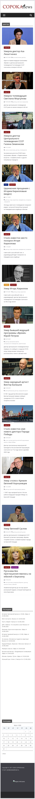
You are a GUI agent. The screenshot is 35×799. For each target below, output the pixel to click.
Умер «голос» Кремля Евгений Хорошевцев (15, 482)
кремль (6, 442)
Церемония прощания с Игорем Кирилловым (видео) (17, 191)
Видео (6, 184)
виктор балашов (9, 390)
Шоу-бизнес (15, 567)
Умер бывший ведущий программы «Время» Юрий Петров (16, 333)
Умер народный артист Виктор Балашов (16, 383)
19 (13, 742)
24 (4, 745)
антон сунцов (8, 440)
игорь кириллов (13, 200)
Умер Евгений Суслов (15, 528)
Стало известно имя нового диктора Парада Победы (16, 431)
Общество (7, 47)
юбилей (14, 584)
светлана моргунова (22, 102)
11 (8, 738)
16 (30, 738)
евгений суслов (21, 532)
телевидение (23, 150)
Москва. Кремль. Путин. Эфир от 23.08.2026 (15, 656)
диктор (23, 57)
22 (26, 742)
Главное (6, 284)
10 (4, 738)
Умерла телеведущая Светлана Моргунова (15, 97)
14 (21, 738)
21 (21, 742)
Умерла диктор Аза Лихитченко (14, 52)
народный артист (23, 390)
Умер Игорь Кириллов (16, 288)
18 (8, 742)
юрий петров (22, 343)
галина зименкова (10, 150)
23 (30, 742)
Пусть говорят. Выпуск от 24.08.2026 (13, 622)
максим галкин (8, 584)
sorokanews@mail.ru (12, 770)
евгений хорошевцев (23, 440)
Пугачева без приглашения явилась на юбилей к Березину (17, 573)
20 (17, 742)
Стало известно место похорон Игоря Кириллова (15, 240)
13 (17, 738)
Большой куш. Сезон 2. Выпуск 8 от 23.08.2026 (16, 659)
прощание (7, 201)
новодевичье (21, 200)
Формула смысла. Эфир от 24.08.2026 (13, 648)
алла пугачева (9, 582)
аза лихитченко (17, 57)
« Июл (4, 753)
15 (26, 738)
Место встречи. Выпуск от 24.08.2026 (13, 619)
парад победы (12, 442)
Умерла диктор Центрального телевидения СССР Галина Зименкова (14, 139)
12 (13, 738)
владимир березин (18, 582)
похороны (28, 200)
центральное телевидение (11, 343)
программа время (14, 341)
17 (4, 742)
